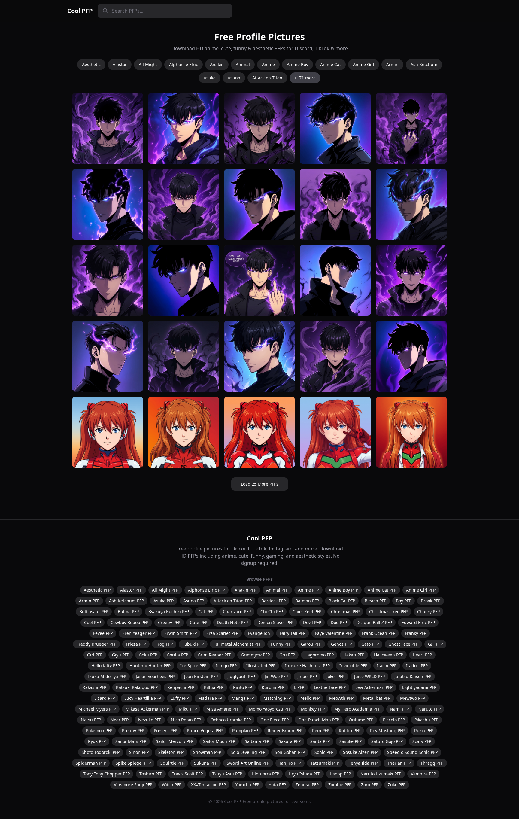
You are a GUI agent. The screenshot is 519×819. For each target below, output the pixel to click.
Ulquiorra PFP (265, 774)
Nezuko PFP (149, 720)
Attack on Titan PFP (233, 601)
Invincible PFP (353, 665)
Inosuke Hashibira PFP (307, 665)
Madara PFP (210, 698)
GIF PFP (435, 644)
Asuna (234, 78)
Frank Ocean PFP (378, 633)
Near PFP (120, 720)
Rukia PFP (423, 730)
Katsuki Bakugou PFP (137, 687)
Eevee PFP (103, 633)
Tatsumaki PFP (325, 763)
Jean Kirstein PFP (201, 676)
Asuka (210, 78)
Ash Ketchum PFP (126, 601)
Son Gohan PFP (290, 752)
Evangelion (259, 633)
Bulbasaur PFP (93, 611)
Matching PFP (277, 698)
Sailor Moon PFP (219, 741)
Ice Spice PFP (193, 665)
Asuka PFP (163, 601)
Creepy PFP (169, 622)
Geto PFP (370, 644)
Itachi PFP (386, 665)
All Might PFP (165, 590)
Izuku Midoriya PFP (107, 676)
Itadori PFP (417, 665)
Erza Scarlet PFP (222, 633)
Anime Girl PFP (421, 590)
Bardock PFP (273, 601)
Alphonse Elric (183, 64)
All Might (148, 64)
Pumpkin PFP (245, 730)
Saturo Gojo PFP (387, 741)
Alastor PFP (131, 590)
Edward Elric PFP (418, 622)
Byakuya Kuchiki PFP (168, 611)
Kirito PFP (242, 687)
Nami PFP (399, 709)
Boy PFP (403, 601)
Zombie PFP (339, 784)
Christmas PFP (345, 611)
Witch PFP (171, 784)
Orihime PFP (361, 720)
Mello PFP (310, 698)
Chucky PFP (428, 611)
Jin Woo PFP (276, 676)
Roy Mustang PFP (387, 730)
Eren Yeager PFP (138, 633)
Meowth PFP (341, 698)
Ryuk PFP (97, 741)
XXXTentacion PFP (208, 784)
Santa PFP (320, 741)
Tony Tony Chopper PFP (106, 774)
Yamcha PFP (247, 784)
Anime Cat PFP (382, 590)
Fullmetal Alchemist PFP (237, 644)
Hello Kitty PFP (105, 665)
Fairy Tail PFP (292, 633)
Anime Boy (297, 64)
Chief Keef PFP (307, 611)
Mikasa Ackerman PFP (147, 709)
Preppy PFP (133, 730)
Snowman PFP (207, 752)
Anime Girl (363, 64)
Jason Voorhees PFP (155, 676)
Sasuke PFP (350, 741)
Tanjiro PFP (290, 763)
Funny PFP (281, 644)
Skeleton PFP (171, 752)
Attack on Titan (267, 78)
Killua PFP (213, 687)
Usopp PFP (340, 774)
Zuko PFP (396, 784)
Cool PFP (80, 11)
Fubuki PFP (193, 644)
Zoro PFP (369, 784)
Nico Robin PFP (186, 720)
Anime (268, 64)
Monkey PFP (313, 709)
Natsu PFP (91, 720)
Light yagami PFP (419, 687)
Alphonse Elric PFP (206, 590)
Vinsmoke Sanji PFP (133, 784)
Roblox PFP (349, 730)
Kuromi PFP (273, 687)
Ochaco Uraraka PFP (231, 720)
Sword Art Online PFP (248, 763)
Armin (392, 64)
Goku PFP (148, 655)
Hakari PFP (353, 655)
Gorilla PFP (177, 655)
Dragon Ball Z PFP (374, 622)
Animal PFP (277, 590)
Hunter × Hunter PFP (150, 665)
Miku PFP (188, 709)
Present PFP (165, 730)
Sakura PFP (290, 741)
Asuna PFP (193, 601)
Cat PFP (206, 611)
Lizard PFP (104, 698)
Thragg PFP (431, 763)
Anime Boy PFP (343, 590)
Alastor (120, 64)
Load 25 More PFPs (259, 484)
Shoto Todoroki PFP (101, 752)
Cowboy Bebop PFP (129, 622)
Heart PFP (422, 655)
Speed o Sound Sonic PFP (412, 752)
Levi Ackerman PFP (374, 687)
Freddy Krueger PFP (96, 644)
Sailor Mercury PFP (174, 741)
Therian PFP (399, 763)
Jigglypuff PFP (241, 676)
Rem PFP (320, 730)
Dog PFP (339, 622)
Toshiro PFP (150, 774)
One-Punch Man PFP (318, 720)
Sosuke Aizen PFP (360, 752)
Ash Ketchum (424, 64)
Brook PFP (430, 601)
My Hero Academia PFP (357, 709)
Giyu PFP (120, 655)
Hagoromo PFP (319, 655)
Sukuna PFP (205, 763)
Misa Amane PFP (222, 709)
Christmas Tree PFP (388, 611)
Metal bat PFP (376, 698)
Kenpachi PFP (180, 687)
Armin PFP (89, 601)
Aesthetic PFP (97, 590)
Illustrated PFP (260, 665)
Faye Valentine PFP (333, 633)
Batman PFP (307, 601)
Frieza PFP (136, 644)
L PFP (299, 687)
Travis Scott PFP (187, 774)
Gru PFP (287, 655)
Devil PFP (312, 622)
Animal (243, 64)
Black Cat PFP (342, 601)
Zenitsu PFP (307, 784)
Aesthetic (91, 64)
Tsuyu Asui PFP (227, 774)
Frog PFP (164, 644)
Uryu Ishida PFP (304, 774)
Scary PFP (421, 741)
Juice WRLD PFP (369, 676)
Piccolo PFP (394, 720)
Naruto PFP (429, 709)
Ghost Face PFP (403, 644)
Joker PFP (335, 676)
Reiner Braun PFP (285, 730)
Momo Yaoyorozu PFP (270, 709)
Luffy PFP (180, 698)
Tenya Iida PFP (363, 763)
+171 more (305, 78)
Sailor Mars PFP (130, 741)
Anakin (217, 64)
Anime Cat (330, 64)
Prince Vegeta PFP (205, 730)
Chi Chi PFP (271, 611)
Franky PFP (415, 633)
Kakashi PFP (94, 687)
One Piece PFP (274, 720)
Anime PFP (308, 590)
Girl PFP (94, 655)
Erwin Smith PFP (180, 633)
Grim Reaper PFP (214, 655)
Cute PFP (198, 622)
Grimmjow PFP (255, 655)
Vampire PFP (423, 774)
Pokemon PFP (99, 730)
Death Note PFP (232, 622)
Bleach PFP (375, 601)
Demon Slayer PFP (275, 622)
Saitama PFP (257, 741)
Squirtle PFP (172, 763)
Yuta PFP (277, 784)
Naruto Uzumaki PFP (380, 774)
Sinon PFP (139, 752)
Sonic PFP (323, 752)
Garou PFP (311, 644)
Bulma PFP (128, 611)
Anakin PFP (245, 590)
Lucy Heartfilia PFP (142, 698)
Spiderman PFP (91, 763)
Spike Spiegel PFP (133, 763)
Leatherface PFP (330, 687)
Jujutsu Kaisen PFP (412, 676)
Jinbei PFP (307, 676)
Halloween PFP (388, 655)
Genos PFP (341, 644)
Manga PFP (243, 698)
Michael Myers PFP (97, 709)
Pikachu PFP (426, 720)
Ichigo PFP (226, 665)
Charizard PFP (237, 611)
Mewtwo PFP (412, 698)
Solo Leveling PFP (248, 752)
